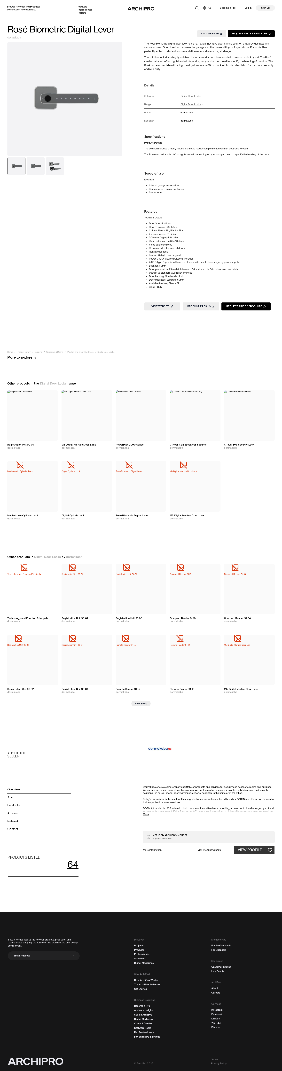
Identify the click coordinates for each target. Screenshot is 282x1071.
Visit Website (210, 33)
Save (51, 395)
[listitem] (10, 352)
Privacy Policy (219, 1063)
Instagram (217, 1009)
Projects (20, 6)
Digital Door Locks (53, 383)
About (214, 988)
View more (141, 703)
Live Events (217, 971)
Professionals (28, 9)
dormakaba (14, 37)
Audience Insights (144, 1010)
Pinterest (216, 1027)
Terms (214, 1059)
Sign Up (265, 7)
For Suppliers (218, 949)
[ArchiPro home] (141, 9)
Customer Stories (221, 966)
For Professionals (144, 1032)
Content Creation (143, 1023)
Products (35, 6)
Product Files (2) (199, 306)
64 (72, 864)
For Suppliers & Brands (147, 1036)
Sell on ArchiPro (143, 1014)
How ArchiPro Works (146, 980)
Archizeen (139, 958)
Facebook (216, 1014)
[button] (209, 850)
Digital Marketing (143, 1019)
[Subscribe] (72, 956)
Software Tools (142, 1027)
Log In (247, 7)
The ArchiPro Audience (147, 984)
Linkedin (215, 1018)
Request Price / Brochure (249, 33)
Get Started (140, 988)
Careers (215, 992)
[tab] (16, 166)
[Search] (197, 8)
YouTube (216, 1023)
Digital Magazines (144, 963)
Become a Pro (228, 7)
